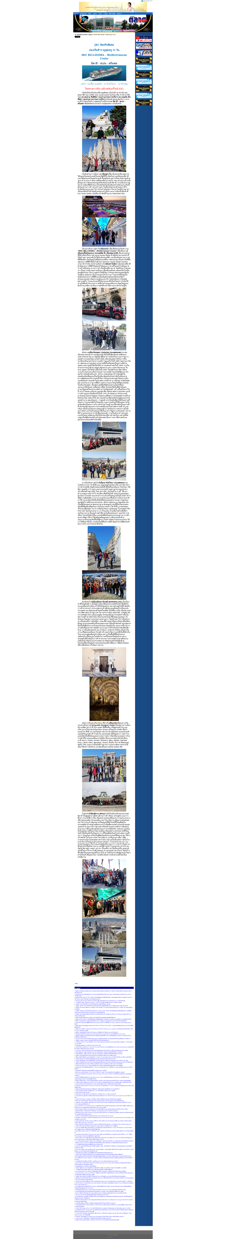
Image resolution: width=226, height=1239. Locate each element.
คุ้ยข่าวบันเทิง (112, 13)
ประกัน (100, 13)
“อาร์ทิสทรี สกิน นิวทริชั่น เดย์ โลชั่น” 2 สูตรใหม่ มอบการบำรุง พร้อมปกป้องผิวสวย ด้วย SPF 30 (97, 1161)
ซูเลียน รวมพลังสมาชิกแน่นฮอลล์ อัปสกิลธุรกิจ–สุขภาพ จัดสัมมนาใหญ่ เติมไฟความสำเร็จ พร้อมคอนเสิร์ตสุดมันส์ (101, 1021)
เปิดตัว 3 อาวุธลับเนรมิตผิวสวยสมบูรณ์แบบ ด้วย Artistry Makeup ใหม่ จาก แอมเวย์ (94, 1115)
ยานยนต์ (105, 13)
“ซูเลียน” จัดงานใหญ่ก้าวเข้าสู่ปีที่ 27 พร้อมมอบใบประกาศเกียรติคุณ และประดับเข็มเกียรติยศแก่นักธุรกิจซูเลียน (101, 1176)
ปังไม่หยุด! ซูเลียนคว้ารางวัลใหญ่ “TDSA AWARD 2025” (88, 1045)
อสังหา (89, 13)
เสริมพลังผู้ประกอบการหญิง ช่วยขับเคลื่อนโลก (86, 1166)
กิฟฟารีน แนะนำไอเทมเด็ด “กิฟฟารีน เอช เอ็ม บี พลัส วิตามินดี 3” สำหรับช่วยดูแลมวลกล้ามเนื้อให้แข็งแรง (100, 1100)
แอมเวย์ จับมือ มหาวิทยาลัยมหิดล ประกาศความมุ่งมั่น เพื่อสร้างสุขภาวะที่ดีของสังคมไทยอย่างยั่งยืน (98, 1084)
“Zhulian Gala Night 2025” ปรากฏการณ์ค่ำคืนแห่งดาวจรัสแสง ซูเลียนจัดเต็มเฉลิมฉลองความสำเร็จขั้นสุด (99, 1065)
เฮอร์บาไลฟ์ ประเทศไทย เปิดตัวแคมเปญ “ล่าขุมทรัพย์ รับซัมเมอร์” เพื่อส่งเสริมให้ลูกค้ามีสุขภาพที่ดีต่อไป (99, 1154)
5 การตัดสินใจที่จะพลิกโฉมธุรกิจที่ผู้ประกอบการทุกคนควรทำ (89, 1144)
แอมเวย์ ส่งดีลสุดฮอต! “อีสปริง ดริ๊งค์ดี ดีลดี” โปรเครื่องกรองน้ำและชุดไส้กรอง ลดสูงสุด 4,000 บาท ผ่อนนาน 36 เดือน (102, 1060)
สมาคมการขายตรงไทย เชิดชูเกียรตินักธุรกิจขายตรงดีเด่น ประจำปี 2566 (92, 1194)
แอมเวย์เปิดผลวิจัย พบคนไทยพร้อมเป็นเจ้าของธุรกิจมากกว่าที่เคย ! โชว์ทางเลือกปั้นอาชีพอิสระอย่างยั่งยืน (100, 1191)
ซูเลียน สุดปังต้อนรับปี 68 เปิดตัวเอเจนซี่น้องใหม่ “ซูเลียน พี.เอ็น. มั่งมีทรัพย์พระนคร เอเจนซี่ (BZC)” (98, 1089)
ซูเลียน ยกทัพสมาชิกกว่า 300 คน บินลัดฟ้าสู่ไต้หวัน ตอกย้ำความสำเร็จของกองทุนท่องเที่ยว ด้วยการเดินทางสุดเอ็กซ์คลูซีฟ (103, 1080)
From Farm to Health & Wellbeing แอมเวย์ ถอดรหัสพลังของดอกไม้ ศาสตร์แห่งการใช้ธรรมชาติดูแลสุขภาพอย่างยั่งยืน (102, 1050)
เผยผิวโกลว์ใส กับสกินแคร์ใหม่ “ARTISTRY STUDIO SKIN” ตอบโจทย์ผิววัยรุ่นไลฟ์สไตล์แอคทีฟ (97, 1220)
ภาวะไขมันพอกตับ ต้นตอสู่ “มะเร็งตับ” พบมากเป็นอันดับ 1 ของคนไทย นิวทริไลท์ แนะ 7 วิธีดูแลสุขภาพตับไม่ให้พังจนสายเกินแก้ (104, 1141)
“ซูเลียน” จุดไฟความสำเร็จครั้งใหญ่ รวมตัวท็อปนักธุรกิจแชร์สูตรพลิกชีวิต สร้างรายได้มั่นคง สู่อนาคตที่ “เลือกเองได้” (102, 1005)
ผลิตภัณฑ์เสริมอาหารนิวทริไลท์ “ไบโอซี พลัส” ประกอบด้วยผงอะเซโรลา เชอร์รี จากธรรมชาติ (97, 1110)
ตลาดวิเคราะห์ (83, 13)
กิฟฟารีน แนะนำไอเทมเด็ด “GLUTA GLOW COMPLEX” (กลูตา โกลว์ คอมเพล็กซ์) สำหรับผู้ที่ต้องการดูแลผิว (100, 1072)
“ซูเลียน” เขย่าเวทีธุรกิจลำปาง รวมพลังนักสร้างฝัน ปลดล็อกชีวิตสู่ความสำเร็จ (93, 1004)
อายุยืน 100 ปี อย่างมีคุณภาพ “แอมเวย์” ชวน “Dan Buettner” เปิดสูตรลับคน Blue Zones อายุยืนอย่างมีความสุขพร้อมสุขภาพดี (103, 1082)
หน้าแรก (76, 13)
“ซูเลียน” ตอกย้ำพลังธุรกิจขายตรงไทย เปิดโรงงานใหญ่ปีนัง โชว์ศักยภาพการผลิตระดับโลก (96, 1055)
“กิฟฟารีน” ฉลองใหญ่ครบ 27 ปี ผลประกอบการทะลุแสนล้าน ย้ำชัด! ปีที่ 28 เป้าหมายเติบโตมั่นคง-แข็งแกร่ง (100, 1216)
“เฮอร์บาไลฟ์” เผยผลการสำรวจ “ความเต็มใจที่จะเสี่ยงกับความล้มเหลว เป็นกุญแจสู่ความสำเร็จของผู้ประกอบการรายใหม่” (103, 1208)
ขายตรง (95, 13)
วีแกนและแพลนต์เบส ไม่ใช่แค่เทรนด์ (84, 1179)
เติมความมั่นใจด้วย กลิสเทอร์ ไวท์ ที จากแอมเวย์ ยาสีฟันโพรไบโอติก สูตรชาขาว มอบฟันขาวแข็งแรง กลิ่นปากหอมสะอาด (103, 1124)
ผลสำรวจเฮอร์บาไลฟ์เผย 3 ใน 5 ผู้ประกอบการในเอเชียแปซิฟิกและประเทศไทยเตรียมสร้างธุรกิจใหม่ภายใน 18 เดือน (102, 1109)
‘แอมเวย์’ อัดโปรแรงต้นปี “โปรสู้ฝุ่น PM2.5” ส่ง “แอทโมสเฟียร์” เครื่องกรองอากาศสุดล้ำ (95, 1090)
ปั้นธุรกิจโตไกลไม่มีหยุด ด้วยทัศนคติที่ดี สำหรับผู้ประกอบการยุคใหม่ (91, 1070)
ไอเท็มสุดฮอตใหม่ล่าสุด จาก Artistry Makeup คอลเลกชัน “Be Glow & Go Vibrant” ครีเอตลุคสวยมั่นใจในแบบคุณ (101, 1189)
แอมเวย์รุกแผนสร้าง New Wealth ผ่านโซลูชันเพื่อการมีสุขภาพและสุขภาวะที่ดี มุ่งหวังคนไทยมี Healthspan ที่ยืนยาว (101, 1171)
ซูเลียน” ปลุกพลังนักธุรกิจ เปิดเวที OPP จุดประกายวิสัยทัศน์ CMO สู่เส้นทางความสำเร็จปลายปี (97, 1032)
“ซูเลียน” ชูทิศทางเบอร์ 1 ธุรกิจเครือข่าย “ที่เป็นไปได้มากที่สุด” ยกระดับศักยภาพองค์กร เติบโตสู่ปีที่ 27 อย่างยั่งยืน (101, 1168)
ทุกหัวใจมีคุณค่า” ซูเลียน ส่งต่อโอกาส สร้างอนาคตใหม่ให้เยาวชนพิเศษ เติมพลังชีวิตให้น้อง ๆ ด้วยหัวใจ (99, 1052)
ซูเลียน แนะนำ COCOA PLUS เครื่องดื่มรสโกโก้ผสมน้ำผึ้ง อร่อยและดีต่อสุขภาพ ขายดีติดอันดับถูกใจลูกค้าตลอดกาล (102, 1142)
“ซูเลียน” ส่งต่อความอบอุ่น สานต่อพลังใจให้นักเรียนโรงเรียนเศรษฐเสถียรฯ (92, 1040)
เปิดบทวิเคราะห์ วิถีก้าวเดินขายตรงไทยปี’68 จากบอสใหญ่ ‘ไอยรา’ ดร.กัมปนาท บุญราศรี (96, 1094)
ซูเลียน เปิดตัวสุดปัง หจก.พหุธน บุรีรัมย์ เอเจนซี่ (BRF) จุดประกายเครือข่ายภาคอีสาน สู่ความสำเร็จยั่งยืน (99, 1063)
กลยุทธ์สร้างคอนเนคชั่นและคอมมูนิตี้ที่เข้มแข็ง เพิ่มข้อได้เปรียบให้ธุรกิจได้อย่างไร (94, 1152)
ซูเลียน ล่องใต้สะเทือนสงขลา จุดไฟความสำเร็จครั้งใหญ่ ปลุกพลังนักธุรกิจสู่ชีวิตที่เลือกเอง (96, 1017)
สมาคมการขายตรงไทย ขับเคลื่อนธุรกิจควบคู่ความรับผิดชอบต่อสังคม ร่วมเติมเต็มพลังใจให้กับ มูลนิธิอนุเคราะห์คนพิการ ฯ (103, 1038)
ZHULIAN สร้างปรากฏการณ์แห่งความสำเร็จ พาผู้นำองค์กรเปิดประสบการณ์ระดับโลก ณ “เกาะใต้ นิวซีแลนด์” (100, 1000)
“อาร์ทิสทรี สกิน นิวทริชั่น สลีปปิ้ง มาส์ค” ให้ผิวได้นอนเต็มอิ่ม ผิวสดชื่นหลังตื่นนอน (94, 1169)
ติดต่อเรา (119, 13)
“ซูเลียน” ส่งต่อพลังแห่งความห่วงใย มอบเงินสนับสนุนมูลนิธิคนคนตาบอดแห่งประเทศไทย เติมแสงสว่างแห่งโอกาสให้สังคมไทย (104, 1062)
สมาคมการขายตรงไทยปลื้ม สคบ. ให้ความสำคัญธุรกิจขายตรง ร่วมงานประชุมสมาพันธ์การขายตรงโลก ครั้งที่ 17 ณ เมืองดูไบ (104, 1181)
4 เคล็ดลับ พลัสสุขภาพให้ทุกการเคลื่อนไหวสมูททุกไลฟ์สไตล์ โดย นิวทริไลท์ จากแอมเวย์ (95, 1203)
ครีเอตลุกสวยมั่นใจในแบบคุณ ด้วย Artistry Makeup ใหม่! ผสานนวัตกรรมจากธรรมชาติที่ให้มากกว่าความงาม (100, 1034)
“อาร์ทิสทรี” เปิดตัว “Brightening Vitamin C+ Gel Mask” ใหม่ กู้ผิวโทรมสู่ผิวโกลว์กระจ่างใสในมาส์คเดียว (99, 1002)
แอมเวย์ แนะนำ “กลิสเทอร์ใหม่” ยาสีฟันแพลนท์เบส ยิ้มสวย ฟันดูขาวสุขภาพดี (93, 1218)
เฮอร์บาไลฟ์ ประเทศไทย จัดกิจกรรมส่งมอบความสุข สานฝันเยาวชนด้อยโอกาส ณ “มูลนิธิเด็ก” (97, 1126)
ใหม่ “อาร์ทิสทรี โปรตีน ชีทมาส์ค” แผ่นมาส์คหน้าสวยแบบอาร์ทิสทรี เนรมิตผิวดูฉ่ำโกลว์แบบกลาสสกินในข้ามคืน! (101, 1193)
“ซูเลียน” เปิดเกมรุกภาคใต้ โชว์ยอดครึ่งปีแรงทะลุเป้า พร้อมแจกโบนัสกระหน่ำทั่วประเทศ (95, 1058)
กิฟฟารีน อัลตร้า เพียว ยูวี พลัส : (83, 1092)
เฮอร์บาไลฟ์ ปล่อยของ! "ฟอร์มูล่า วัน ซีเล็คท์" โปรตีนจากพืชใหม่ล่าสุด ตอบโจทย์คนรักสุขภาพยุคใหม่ (98, 1099)
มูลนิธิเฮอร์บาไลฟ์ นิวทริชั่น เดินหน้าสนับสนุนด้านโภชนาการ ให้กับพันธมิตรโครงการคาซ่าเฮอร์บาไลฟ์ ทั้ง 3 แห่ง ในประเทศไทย (104, 1178)
